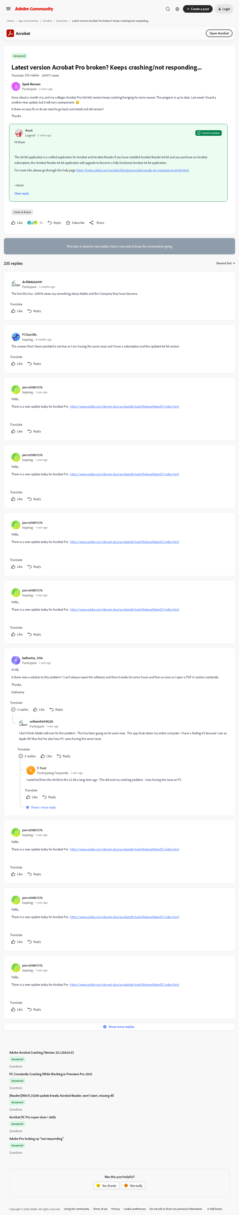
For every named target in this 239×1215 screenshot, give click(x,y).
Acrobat (47, 20)
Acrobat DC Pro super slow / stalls (32, 1117)
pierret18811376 (32, 387)
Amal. (29, 130)
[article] (119, 297)
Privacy (115, 1209)
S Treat (41, 768)
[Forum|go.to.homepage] (34, 9)
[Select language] (177, 9)
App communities (28, 20)
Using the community (76, 1209)
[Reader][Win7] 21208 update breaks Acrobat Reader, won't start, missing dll (61, 1095)
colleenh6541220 (41, 721)
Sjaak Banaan (31, 84)
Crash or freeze (22, 212)
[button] (8, 10)
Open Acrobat (219, 33)
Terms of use (100, 1209)
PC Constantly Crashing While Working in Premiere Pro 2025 (50, 1074)
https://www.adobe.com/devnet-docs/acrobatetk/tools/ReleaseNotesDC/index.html (124, 406)
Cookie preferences (135, 1209)
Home (10, 20)
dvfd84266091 (32, 282)
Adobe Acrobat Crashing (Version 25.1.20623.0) (41, 1052)
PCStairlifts (29, 334)
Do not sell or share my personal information (176, 1209)
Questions (62, 20)
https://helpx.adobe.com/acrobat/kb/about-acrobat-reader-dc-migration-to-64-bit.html (132, 170)
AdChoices (216, 1209)
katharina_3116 (32, 658)
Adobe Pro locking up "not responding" (36, 1139)
